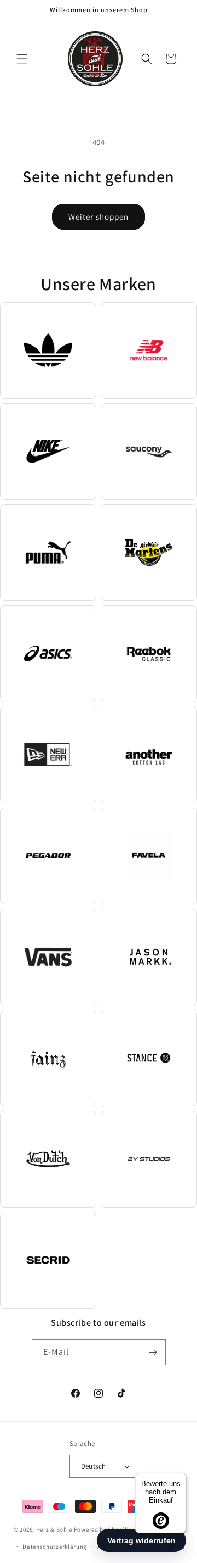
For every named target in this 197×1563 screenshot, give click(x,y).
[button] (22, 59)
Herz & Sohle (54, 1529)
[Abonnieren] (153, 1352)
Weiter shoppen (98, 217)
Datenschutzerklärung (54, 1546)
